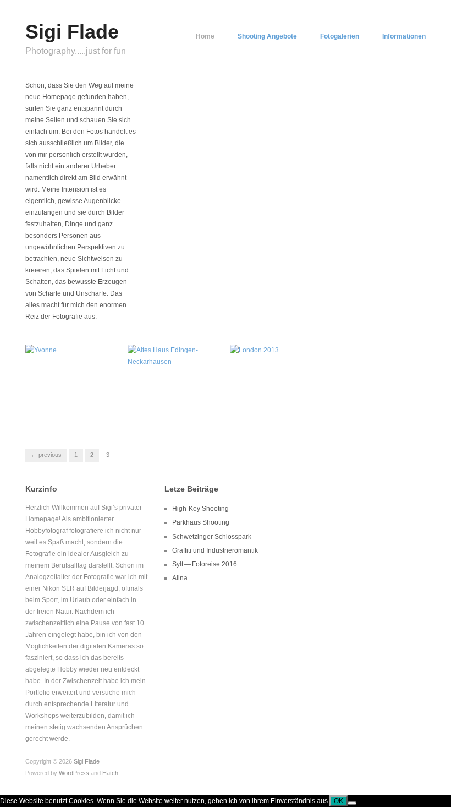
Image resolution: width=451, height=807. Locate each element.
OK (338, 801)
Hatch (110, 773)
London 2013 (296, 416)
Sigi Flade (72, 31)
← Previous (46, 454)
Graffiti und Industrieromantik (215, 550)
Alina (180, 578)
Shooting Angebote (267, 36)
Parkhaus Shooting (200, 522)
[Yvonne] (41, 350)
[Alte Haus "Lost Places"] (174, 355)
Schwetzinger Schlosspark (211, 537)
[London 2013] (254, 350)
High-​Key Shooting (200, 508)
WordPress (74, 773)
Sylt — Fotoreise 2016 (204, 564)
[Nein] (352, 803)
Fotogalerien (339, 36)
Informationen (404, 36)
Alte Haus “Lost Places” (169, 412)
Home (205, 36)
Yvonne (100, 416)
